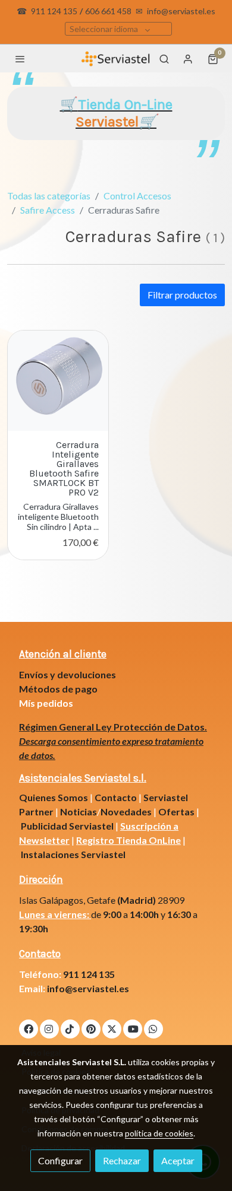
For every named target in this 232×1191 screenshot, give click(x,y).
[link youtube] (133, 1028)
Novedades (127, 811)
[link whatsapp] (153, 1028)
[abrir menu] (20, 58)
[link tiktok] (70, 1028)
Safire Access (47, 209)
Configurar (60, 1160)
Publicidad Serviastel (67, 825)
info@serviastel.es (181, 11)
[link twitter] (111, 1028)
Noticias (78, 811)
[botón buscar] (164, 58)
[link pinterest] (91, 1028)
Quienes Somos (53, 797)
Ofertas (176, 811)
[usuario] (188, 58)
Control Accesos (137, 195)
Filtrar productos (182, 294)
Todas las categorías (48, 195)
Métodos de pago (58, 688)
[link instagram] (49, 1028)
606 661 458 (108, 11)
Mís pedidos (46, 703)
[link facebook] (28, 1028)
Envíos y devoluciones (67, 674)
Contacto (116, 797)
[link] (115, 58)
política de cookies (159, 1133)
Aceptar (178, 1160)
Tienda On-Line (124, 113)
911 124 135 (54, 11)
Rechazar (122, 1160)
